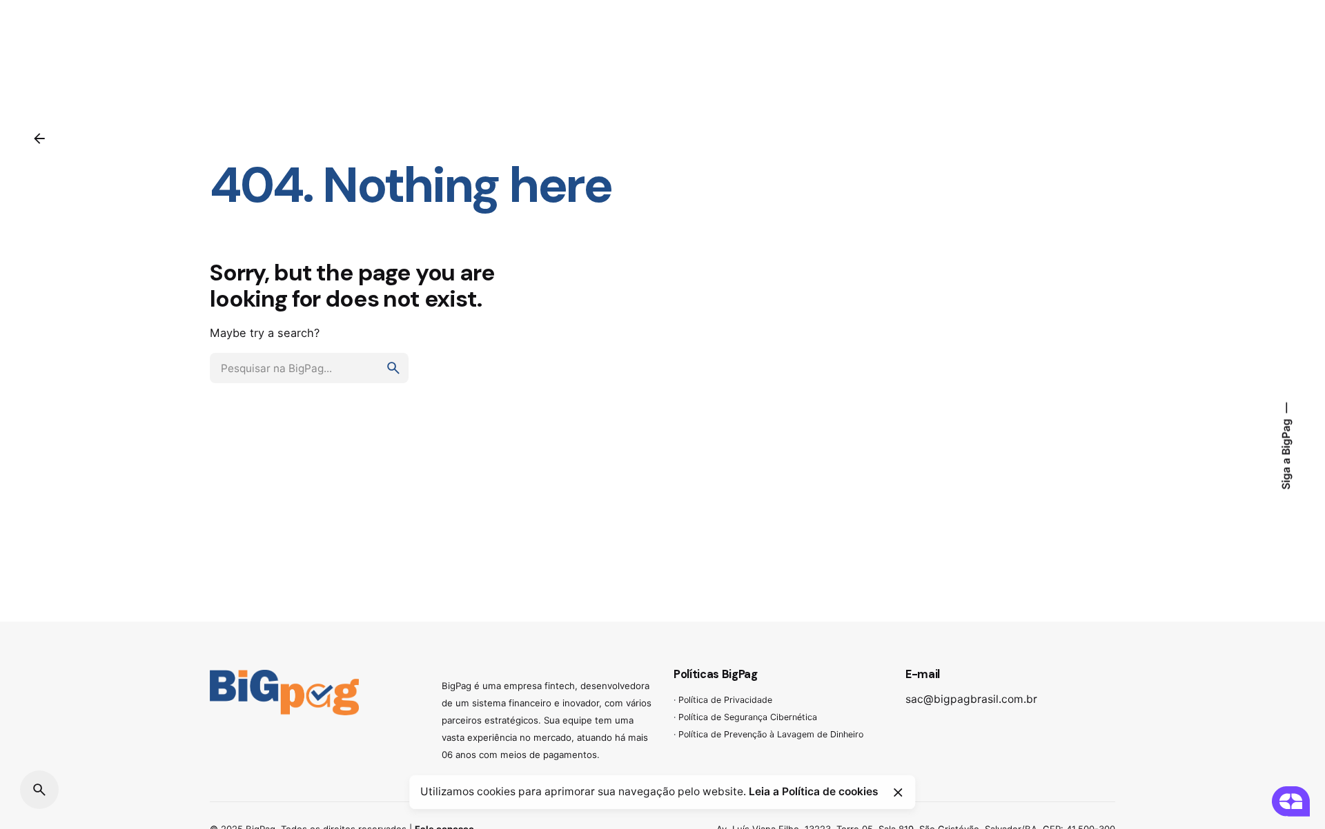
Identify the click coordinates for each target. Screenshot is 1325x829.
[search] (393, 368)
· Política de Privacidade (723, 700)
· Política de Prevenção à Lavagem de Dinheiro (768, 734)
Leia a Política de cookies (814, 791)
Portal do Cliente (1243, 50)
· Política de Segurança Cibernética (745, 717)
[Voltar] (39, 138)
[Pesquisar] (39, 789)
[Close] (898, 792)
